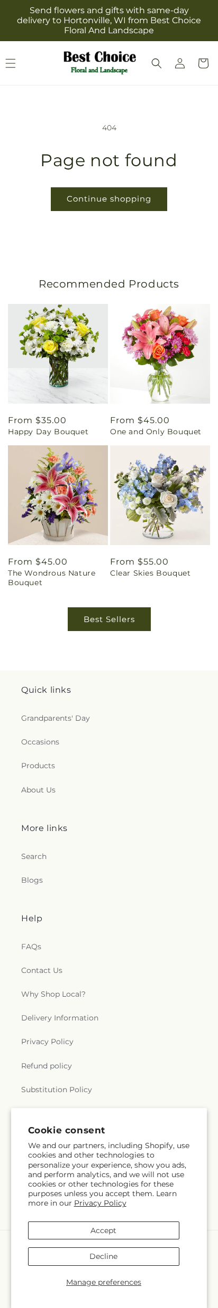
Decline (103, 1256)
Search (34, 856)
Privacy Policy (100, 1203)
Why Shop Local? (53, 994)
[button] (156, 63)
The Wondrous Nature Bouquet (51, 577)
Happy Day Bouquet (48, 431)
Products (38, 765)
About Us (38, 790)
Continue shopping (109, 199)
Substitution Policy (56, 1089)
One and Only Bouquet (156, 431)
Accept (103, 1230)
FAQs (31, 946)
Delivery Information (59, 1018)
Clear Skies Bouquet (150, 573)
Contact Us (41, 970)
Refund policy (46, 1066)
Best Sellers (109, 619)
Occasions (40, 742)
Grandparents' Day (55, 718)
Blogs (32, 880)
